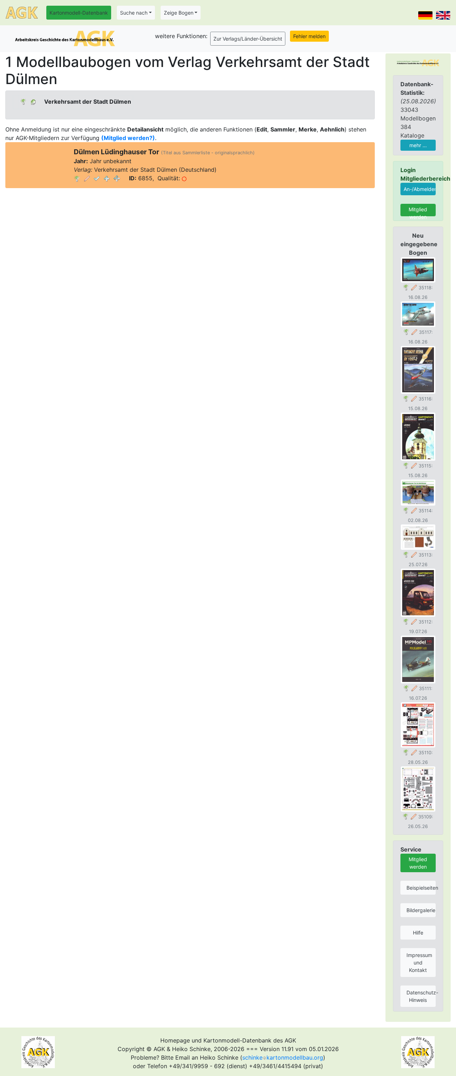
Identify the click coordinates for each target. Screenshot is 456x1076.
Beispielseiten (421, 888)
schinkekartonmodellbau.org (282, 1057)
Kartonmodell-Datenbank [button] (79, 13)
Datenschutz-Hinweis (421, 996)
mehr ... (418, 145)
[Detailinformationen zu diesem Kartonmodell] (77, 178)
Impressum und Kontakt (419, 962)
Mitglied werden (418, 211)
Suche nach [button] (133, 13)
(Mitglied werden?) (128, 137)
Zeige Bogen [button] (178, 13)
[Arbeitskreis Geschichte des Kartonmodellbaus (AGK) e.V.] (418, 62)
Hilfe (418, 933)
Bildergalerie (420, 910)
